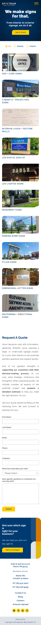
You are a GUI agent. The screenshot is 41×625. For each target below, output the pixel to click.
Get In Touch (20, 32)
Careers (20, 600)
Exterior (20, 46)
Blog (20, 597)
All (10, 46)
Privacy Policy (20, 619)
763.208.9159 (22, 587)
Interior (33, 46)
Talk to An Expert (12, 550)
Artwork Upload (20, 604)
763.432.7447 (22, 583)
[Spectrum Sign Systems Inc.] (9, 4)
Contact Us (20, 593)
